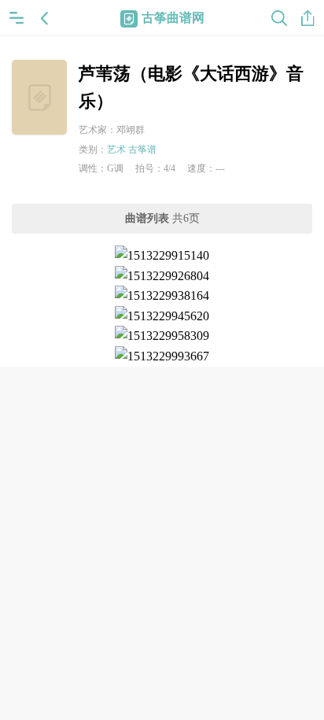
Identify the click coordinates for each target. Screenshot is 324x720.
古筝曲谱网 (173, 17)
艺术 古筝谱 (131, 149)
